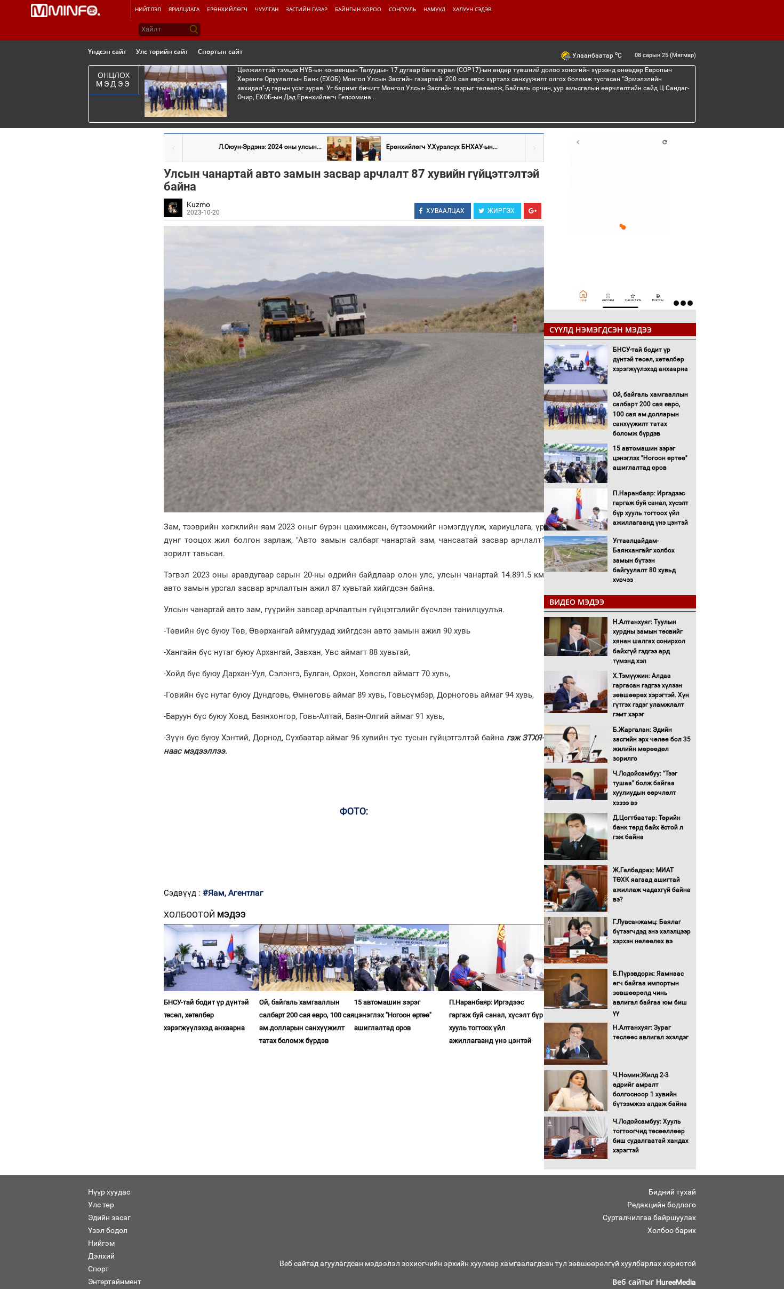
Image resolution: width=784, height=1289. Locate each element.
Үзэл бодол (107, 1230)
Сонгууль (402, 9)
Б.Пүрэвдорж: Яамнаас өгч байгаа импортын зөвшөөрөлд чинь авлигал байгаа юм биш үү (650, 993)
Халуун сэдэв (472, 9)
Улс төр (101, 1204)
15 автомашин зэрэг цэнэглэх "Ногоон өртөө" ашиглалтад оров (392, 1015)
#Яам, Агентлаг (233, 893)
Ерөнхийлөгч (227, 9)
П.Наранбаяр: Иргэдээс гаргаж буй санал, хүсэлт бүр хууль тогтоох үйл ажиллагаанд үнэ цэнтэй (496, 1021)
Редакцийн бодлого (661, 1204)
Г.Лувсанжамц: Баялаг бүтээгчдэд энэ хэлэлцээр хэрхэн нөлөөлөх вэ (652, 931)
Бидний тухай (672, 1192)
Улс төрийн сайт (162, 51)
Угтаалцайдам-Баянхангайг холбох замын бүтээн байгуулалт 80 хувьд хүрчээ (644, 560)
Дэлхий (101, 1256)
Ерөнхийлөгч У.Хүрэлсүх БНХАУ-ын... (442, 147)
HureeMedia (676, 1282)
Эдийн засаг (109, 1217)
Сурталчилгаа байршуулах (649, 1217)
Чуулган (266, 9)
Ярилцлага (184, 9)
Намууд (434, 9)
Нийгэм (101, 1243)
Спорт (98, 1268)
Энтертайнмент (114, 1281)
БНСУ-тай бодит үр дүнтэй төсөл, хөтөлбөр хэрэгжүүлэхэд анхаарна (206, 1015)
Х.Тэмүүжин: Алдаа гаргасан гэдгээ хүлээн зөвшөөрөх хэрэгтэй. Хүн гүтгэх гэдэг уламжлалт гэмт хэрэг (651, 695)
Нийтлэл (148, 9)
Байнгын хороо (358, 9)
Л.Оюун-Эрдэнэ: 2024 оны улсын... (270, 147)
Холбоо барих (671, 1230)
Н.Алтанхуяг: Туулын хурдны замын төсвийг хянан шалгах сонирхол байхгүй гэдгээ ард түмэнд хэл (649, 641)
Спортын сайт (220, 51)
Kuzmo (198, 204)
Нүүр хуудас (109, 1192)
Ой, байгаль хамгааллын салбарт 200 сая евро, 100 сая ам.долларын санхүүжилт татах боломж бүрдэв (306, 1021)
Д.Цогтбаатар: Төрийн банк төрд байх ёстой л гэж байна (648, 827)
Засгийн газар (306, 9)
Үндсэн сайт (107, 51)
